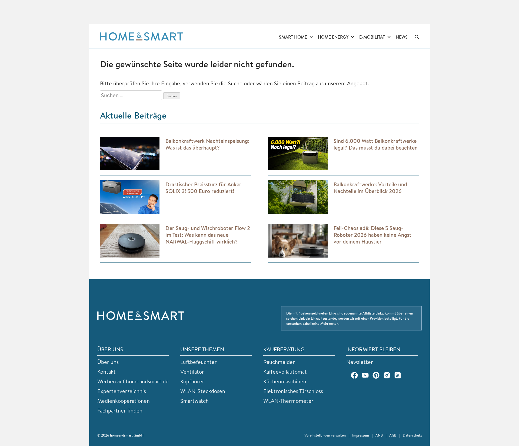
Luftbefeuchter (198, 362)
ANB (379, 435)
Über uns (108, 362)
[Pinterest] (376, 375)
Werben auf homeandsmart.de (133, 381)
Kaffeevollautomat (285, 371)
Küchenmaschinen (284, 381)
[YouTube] (365, 375)
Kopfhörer (192, 381)
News (402, 37)
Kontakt (106, 371)
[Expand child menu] (311, 37)
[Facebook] (354, 375)
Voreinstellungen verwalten (325, 435)
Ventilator (192, 371)
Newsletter (359, 362)
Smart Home (293, 37)
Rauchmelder (279, 362)
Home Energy (333, 37)
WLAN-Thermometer (288, 400)
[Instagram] (387, 375)
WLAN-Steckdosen (202, 391)
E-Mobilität (372, 37)
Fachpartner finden (119, 410)
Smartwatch (194, 400)
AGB (392, 435)
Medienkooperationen (123, 400)
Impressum (360, 435)
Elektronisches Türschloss (293, 391)
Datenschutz (412, 435)
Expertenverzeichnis (121, 391)
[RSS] (398, 375)
